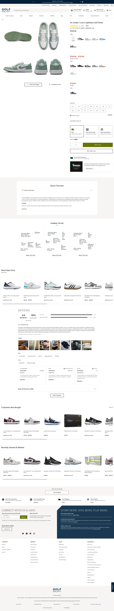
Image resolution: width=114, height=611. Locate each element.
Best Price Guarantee (91, 562)
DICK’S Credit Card (45, 5)
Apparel (31, 16)
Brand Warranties (90, 575)
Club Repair (32, 549)
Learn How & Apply (96, 529)
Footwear (41, 16)
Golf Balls (52, 16)
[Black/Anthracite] (80, 66)
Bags (62, 16)
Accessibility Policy (38, 604)
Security (89, 577)
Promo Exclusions (90, 570)
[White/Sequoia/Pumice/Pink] (73, 66)
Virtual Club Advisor (34, 560)
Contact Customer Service (92, 552)
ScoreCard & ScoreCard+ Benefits (94, 547)
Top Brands (61, 549)
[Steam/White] (73, 39)
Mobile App (61, 544)
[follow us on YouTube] (23, 534)
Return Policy (90, 557)
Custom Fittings (33, 544)
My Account (89, 544)
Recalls (88, 572)
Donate (92, 502)
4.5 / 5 (94, 317)
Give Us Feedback (91, 582)
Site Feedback (66, 608)
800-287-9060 (71, 601)
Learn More (8, 502)
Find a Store (92, 5)
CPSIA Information (91, 580)
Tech (71, 16)
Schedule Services (62, 5)
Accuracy (42, 314)
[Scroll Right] (93, 375)
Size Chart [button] (110, 115)
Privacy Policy (76, 604)
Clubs (21, 16)
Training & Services (94, 16)
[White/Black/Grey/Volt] (80, 39)
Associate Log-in (57, 604)
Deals (107, 16)
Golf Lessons (32, 547)
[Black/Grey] (73, 93)
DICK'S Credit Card (91, 549)
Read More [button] (24, 209)
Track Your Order (90, 554)
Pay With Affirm (62, 557)
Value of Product (44, 317)
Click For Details (40, 517)
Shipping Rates (90, 560)
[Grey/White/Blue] (95, 66)
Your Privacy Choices (94, 604)
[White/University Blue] (102, 39)
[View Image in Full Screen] (18, 36)
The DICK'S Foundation (6, 549)
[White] (102, 66)
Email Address (6, 515)
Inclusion (3, 552)
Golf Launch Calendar (83, 5)
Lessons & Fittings (72, 5)
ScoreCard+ (54, 5)
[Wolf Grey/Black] (73, 46)
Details (63, 502)
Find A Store (61, 552)
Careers (3, 547)
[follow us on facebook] (30, 534)
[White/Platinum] (95, 39)
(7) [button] (88, 26)
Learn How (87, 158)
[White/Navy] (88, 39)
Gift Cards (99, 5)
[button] (33, 84)
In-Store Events (33, 554)
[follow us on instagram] (34, 534)
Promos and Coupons (63, 547)
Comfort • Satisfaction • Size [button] (87, 28)
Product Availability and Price (93, 567)
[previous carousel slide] (33, 2)
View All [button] (111, 407)
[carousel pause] (83, 2)
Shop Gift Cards (76, 515)
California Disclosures (47, 608)
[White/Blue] (73, 73)
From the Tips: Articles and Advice (94, 565)
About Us (4, 544)
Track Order (106, 5)
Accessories (81, 16)
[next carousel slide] (81, 2)
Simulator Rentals (33, 552)
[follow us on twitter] (27, 534)
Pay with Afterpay (62, 560)
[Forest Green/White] (88, 66)
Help (112, 5)
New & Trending (9, 16)
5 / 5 (95, 314)
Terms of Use (18, 604)
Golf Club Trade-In (34, 562)
